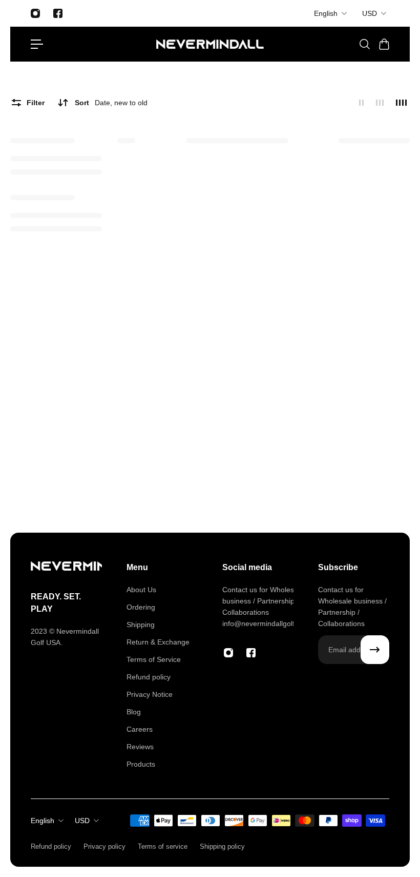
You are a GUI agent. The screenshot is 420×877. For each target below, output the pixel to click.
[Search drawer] (364, 44)
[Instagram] (35, 13)
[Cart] (383, 44)
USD (369, 13)
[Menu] (37, 44)
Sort (111, 103)
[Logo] (210, 44)
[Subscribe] (375, 649)
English (326, 13)
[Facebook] (58, 13)
